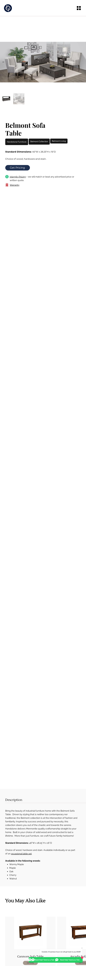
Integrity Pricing (18, 176)
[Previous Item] (3, 62)
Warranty (14, 185)
